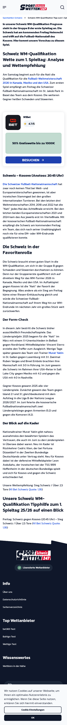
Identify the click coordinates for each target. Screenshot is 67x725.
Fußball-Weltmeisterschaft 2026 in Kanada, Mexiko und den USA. (32, 80)
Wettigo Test (9, 644)
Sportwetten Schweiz (12, 17)
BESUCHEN (30, 160)
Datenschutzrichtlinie (14, 599)
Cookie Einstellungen (32, 710)
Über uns (7, 592)
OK (33, 718)
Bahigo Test (9, 636)
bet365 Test (9, 629)
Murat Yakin (56, 353)
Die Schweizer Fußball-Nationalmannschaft (30, 184)
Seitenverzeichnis (12, 607)
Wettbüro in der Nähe (14, 666)
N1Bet (27, 117)
